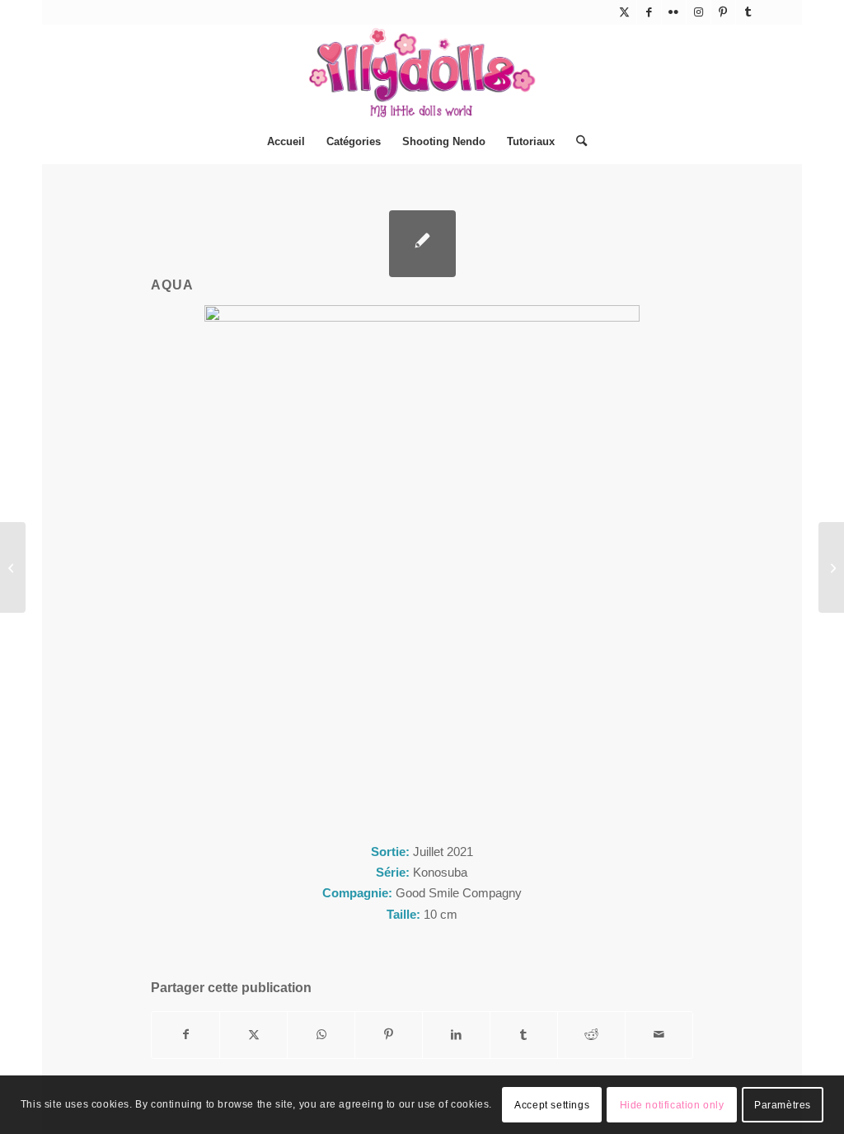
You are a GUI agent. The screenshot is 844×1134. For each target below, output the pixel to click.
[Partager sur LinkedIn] (456, 1034)
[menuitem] (286, 141)
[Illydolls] (422, 72)
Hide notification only (672, 1105)
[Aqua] (422, 243)
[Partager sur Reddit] (591, 1034)
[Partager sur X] (253, 1034)
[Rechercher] (576, 141)
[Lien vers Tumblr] (748, 12)
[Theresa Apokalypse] (13, 567)
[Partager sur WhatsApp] (321, 1034)
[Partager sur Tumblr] (523, 1034)
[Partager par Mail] (659, 1034)
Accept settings (551, 1105)
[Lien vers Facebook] (649, 12)
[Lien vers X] (624, 12)
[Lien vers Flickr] (674, 12)
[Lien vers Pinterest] (723, 12)
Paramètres (782, 1105)
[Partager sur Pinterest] (388, 1034)
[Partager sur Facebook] (185, 1034)
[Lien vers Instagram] (698, 12)
